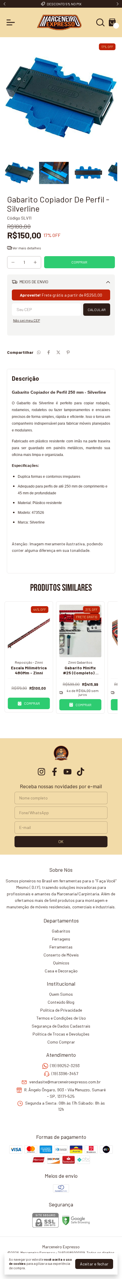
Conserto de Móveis (61, 954)
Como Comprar (61, 1041)
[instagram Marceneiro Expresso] (41, 771)
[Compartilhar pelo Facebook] (48, 352)
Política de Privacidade (61, 1010)
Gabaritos (61, 930)
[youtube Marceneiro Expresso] (67, 771)
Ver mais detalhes (26, 248)
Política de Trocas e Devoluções (61, 1033)
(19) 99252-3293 (65, 1065)
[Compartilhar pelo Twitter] (58, 352)
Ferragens (61, 938)
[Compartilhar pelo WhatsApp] (38, 352)
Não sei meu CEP (26, 320)
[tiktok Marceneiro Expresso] (80, 771)
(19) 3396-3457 (65, 1073)
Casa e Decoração (61, 970)
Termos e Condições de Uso (61, 1017)
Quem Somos (61, 994)
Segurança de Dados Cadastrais (61, 1025)
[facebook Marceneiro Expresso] (54, 771)
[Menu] (11, 22)
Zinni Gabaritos (80, 662)
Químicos (61, 962)
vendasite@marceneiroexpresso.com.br (65, 1081)
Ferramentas (61, 946)
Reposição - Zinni (29, 662)
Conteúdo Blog (61, 1002)
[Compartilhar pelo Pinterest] (68, 352)
